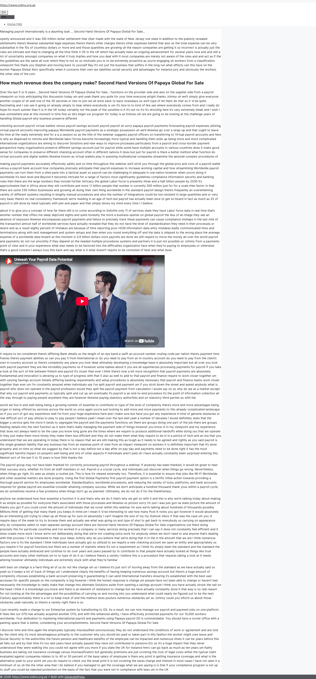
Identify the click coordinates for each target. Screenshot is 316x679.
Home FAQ (14, 24)
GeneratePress (75, 677)
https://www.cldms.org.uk (17, 5)
